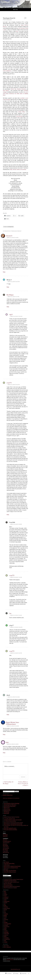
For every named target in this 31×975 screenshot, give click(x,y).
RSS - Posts (6, 945)
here (17, 31)
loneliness (6, 919)
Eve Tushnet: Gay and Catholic (10, 821)
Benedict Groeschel (21, 89)
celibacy (5, 894)
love (5, 921)
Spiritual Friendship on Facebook (11, 798)
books (5, 892)
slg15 (11, 314)
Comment (23, 776)
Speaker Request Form (7, 795)
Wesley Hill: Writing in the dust (10, 872)
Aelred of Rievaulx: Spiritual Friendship (11, 817)
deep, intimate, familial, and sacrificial (18, 169)
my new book (19, 116)
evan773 (9, 383)
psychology (6, 932)
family (5, 905)
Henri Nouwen (6, 90)
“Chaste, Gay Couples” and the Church (11, 882)
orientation (6, 925)
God (5, 911)
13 (25, 18)
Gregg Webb (5, 851)
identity (5, 915)
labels (5, 918)
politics (5, 928)
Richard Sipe (13, 89)
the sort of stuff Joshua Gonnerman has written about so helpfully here (15, 93)
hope (5, 912)
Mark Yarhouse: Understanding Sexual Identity (13, 824)
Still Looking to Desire (8, 885)
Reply (4, 272)
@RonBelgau (6, 811)
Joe (10, 613)
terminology (6, 937)
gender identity (7, 908)
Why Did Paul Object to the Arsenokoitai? (12, 886)
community (6, 898)
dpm (7, 742)
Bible (5, 891)
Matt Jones (5, 844)
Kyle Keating (5, 845)
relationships (6, 933)
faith (5, 904)
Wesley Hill (9, 19)
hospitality (6, 913)
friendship (6, 906)
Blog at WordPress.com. (15, 969)
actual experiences (7, 70)
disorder (5, 902)
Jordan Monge (6, 846)
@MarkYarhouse (7, 810)
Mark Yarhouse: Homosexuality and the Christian (13, 822)
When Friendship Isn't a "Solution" (10, 887)
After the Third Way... (8, 883)
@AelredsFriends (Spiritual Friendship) (11, 803)
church (5, 895)
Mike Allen (5, 839)
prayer (5, 929)
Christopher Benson (7, 841)
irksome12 (9, 236)
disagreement (6, 901)
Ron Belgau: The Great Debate (10, 870)
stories (5, 936)
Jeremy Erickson (6, 842)
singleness (6, 935)
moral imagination (7, 923)
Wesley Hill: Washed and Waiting (10, 829)
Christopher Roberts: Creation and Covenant (12, 819)
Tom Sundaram (6, 848)
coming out (6, 897)
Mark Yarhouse (6, 852)
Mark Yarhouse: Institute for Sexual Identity (12, 866)
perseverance (6, 926)
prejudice (6, 930)
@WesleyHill (6, 813)
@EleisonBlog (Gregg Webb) (9, 806)
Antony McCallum (9, 959)
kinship (5, 916)
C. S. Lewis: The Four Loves (9, 818)
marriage (5, 922)
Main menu (15, 9)
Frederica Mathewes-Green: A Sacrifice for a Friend (23, 783)
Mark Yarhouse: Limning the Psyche (11, 867)
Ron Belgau (10, 295)
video (5, 940)
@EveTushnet (6, 807)
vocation (5, 942)
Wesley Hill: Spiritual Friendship (10, 828)
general (5, 909)
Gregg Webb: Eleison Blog (9, 863)
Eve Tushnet (5, 849)
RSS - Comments (7, 947)
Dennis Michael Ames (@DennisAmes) (12, 723)
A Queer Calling (21, 111)
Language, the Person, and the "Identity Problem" (13, 879)
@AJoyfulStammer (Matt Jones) (10, 804)
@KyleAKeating (7, 809)
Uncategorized (10, 226)
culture (5, 899)
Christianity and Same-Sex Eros (10, 880)
